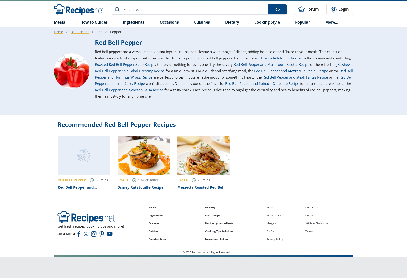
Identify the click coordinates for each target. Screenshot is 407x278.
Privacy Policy (274, 239)
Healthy (210, 207)
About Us (272, 207)
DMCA (270, 231)
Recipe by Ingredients (219, 223)
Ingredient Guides (216, 239)
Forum (312, 9)
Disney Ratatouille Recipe (281, 58)
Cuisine (153, 231)
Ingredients (133, 22)
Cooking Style (157, 239)
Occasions (169, 22)
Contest (310, 215)
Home (58, 31)
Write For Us (273, 215)
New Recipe (212, 215)
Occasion (154, 223)
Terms (309, 231)
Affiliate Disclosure (316, 223)
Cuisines (202, 22)
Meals (152, 207)
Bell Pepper (80, 31)
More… (331, 22)
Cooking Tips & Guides (219, 231)
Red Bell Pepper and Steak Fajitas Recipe (295, 77)
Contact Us (312, 207)
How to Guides (94, 22)
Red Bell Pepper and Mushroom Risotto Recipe (271, 64)
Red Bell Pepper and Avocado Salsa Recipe (129, 89)
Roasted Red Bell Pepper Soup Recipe (125, 64)
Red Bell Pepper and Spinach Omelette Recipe (262, 83)
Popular (302, 22)
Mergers (271, 223)
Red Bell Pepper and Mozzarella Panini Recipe (291, 70)
